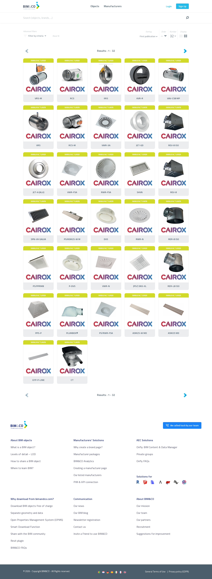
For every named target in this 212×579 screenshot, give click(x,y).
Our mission (143, 506)
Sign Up (182, 6)
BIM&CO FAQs (19, 548)
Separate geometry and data (27, 513)
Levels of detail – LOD (23, 454)
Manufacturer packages (87, 454)
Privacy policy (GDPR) (179, 571)
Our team (141, 513)
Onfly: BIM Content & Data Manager (156, 447)
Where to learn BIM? (22, 468)
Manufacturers (113, 6)
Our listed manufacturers (88, 475)
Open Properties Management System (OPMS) (37, 520)
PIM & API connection (86, 482)
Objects (94, 6)
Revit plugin (17, 541)
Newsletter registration (87, 520)
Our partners (143, 520)
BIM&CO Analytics (84, 461)
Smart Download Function (25, 527)
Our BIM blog (81, 513)
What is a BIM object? (23, 447)
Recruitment (143, 527)
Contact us (80, 527)
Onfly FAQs (142, 461)
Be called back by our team (184, 425)
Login (169, 6)
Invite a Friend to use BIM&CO (90, 534)
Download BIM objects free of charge (32, 506)
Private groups (144, 454)
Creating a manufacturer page (90, 468)
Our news (79, 506)
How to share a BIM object (26, 461)
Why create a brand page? (88, 447)
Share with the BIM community (28, 534)
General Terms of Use (155, 571)
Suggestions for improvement (153, 534)
